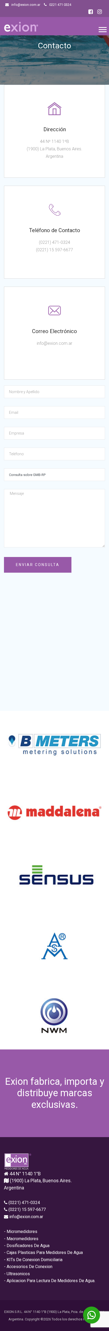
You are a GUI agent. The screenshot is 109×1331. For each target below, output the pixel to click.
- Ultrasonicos (17, 1273)
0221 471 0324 (59, 5)
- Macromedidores (21, 1238)
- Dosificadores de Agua (26, 1245)
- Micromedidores (20, 1231)
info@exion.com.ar (25, 5)
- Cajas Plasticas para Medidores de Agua (43, 1252)
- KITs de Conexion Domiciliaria (33, 1259)
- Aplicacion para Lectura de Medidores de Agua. (49, 1280)
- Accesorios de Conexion (28, 1266)
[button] (102, 28)
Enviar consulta (38, 565)
